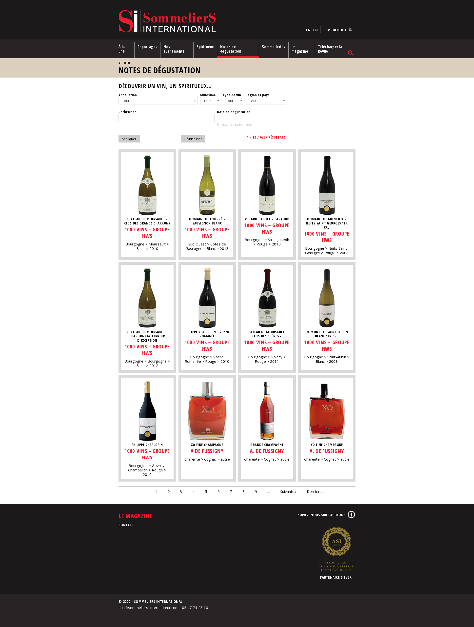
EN (315, 29)
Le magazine (300, 49)
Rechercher (127, 111)
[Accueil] (210, 21)
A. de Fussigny (267, 450)
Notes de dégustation (230, 49)
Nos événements (173, 49)
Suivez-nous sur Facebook (322, 514)
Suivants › (288, 491)
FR (308, 29)
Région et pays (258, 95)
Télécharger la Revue (330, 49)
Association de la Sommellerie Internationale (336, 549)
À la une (121, 49)
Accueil (124, 63)
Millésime (208, 95)
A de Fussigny (207, 450)
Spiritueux (205, 46)
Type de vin (232, 95)
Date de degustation (233, 111)
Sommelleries (273, 46)
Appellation (127, 95)
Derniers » (316, 491)
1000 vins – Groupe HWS (147, 232)
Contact (126, 524)
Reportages (148, 46)
